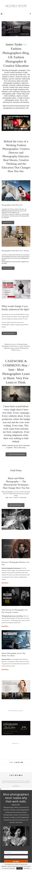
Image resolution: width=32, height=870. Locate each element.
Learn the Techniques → (16, 505)
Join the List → (16, 743)
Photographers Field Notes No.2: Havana (15, 251)
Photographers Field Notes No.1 (12, 205)
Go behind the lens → (8, 222)
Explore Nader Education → (9, 333)
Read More (27, 868)
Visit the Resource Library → (16, 710)
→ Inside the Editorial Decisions (16, 454)
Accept (19, 868)
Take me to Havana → (8, 268)
